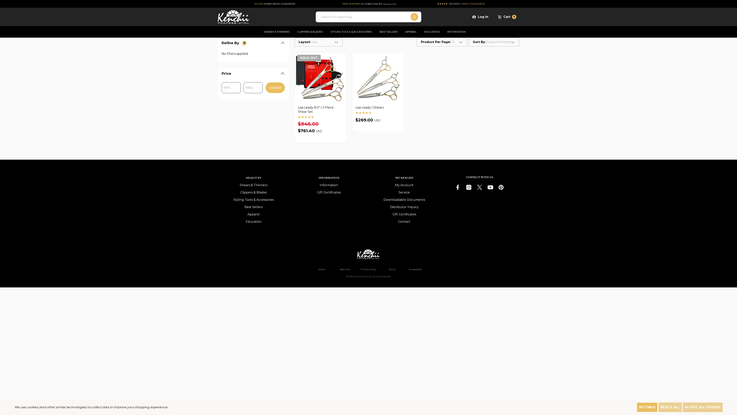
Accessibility (415, 269)
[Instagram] (469, 187)
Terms (392, 269)
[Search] (414, 17)
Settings (647, 407)
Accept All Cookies (703, 407)
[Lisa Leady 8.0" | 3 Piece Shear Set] (320, 78)
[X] (480, 187)
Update (275, 87)
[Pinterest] (501, 187)
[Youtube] (490, 187)
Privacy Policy (368, 269)
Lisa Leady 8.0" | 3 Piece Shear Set (316, 110)
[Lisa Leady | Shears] (378, 78)
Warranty (345, 269)
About (321, 269)
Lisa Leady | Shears (369, 107)
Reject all (670, 407)
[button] (368, 254)
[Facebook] (458, 187)
